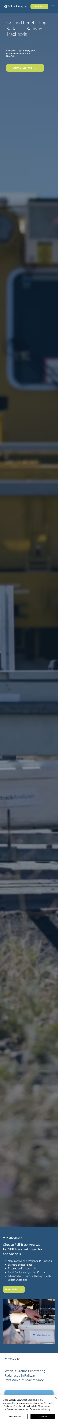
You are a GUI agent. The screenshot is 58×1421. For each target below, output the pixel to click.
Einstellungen (15, 1416)
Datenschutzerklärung (40, 1409)
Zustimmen (42, 1416)
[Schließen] (53, 1399)
